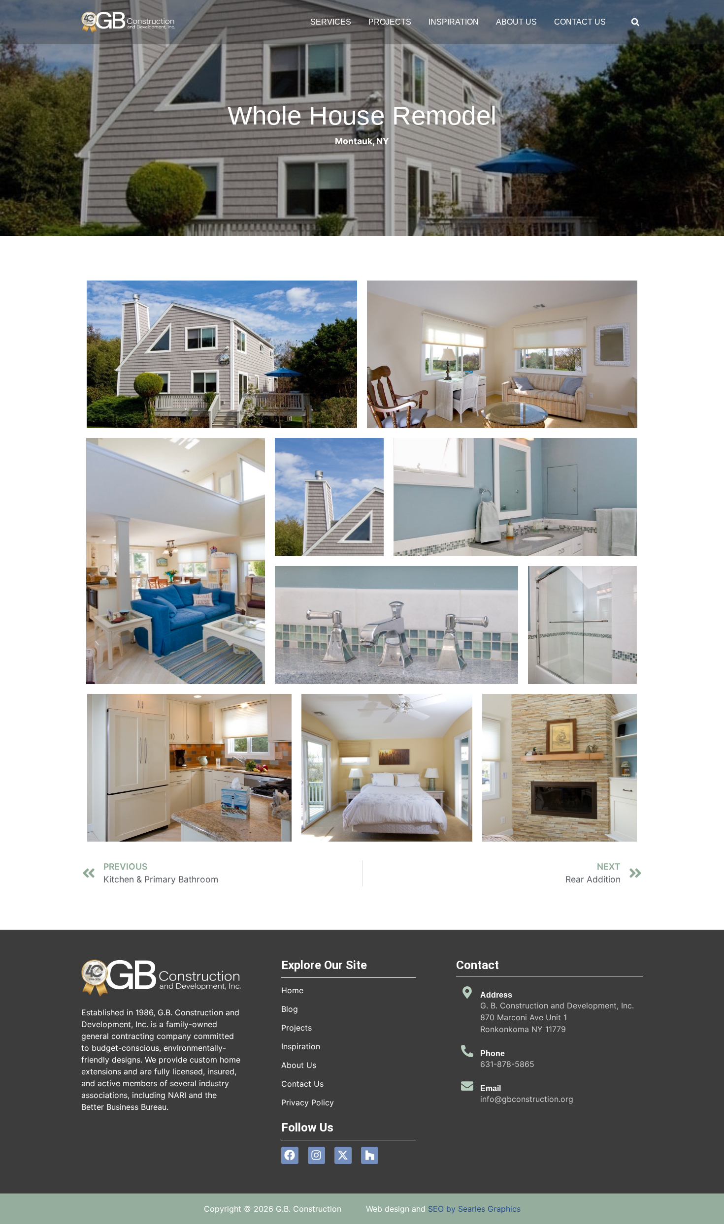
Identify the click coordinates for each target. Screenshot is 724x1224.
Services (330, 22)
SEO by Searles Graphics (474, 1209)
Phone (492, 1053)
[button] (635, 22)
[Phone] (467, 1051)
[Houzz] (369, 1155)
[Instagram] (316, 1155)
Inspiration (453, 22)
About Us (516, 22)
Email (490, 1088)
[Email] (467, 1086)
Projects (389, 22)
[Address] (467, 992)
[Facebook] (289, 1155)
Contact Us (580, 22)
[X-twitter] (343, 1155)
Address (496, 995)
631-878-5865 (507, 1064)
